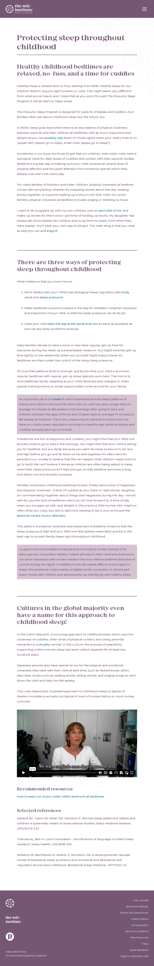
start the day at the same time (70, 324)
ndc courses (141, 900)
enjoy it (52, 231)
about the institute (137, 906)
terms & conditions (137, 931)
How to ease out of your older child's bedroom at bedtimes (60, 796)
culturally (43, 644)
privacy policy (140, 925)
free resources (139, 937)
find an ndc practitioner (134, 912)
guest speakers (139, 950)
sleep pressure (51, 297)
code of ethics (139, 919)
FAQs (145, 943)
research (58, 399)
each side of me (109, 210)
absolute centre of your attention (41, 515)
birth (94, 86)
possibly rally (53, 138)
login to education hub (134, 956)
